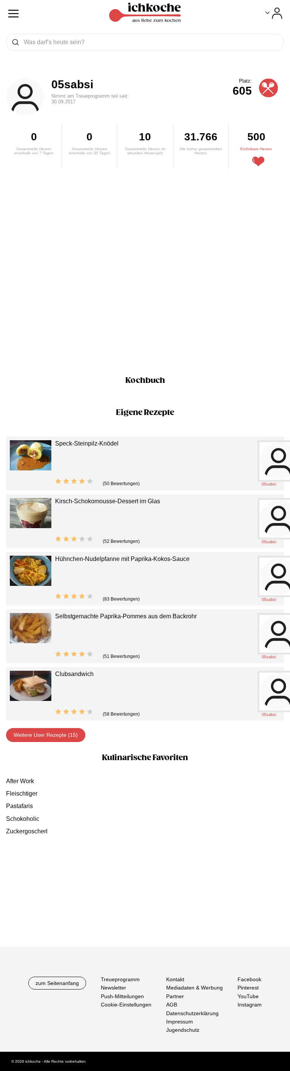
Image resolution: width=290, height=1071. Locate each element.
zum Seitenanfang (57, 983)
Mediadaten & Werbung (194, 988)
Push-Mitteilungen (122, 996)
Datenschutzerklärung (192, 1013)
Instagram (250, 1005)
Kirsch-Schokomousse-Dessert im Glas (107, 501)
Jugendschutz (182, 1030)
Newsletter (113, 988)
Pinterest (248, 988)
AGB (171, 1005)
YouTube (248, 996)
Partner (175, 996)
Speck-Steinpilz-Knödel (87, 443)
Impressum (179, 1021)
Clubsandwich (74, 674)
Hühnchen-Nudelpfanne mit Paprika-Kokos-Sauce (122, 559)
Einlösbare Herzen (256, 149)
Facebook (249, 979)
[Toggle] (273, 13)
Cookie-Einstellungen (126, 1004)
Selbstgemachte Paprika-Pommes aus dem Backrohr (126, 616)
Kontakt (175, 979)
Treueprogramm (120, 979)
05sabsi (72, 84)
